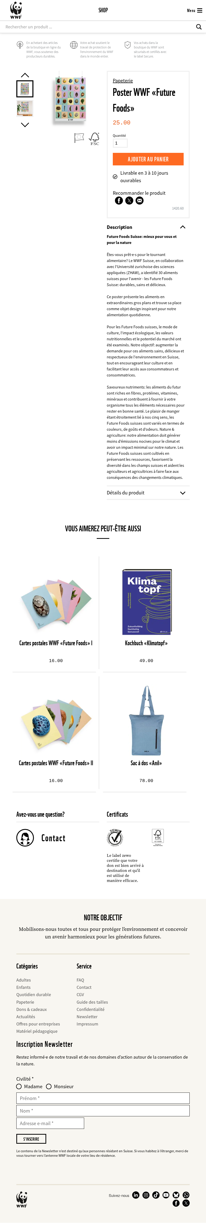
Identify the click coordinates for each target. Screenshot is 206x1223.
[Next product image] (24, 125)
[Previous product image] (24, 75)
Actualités (25, 1016)
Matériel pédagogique (37, 1031)
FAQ (80, 980)
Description (119, 227)
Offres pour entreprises (38, 1024)
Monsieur (64, 1086)
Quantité (119, 135)
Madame (33, 1086)
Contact (53, 838)
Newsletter (87, 1016)
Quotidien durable (33, 994)
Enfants (23, 987)
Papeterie (123, 80)
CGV (80, 994)
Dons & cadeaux (31, 1009)
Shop (103, 10)
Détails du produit (125, 492)
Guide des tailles (92, 1002)
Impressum (87, 1024)
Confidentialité (91, 1009)
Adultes (23, 980)
